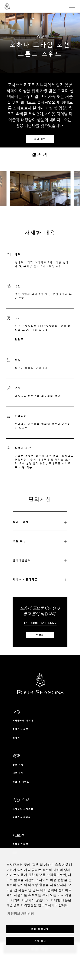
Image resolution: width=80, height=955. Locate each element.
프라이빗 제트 (21, 844)
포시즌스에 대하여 (23, 720)
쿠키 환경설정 (40, 929)
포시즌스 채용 (21, 729)
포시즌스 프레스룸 (23, 809)
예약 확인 (18, 773)
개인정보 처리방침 (20, 914)
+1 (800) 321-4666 (40, 622)
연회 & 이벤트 (21, 782)
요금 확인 (40, 139)
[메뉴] (72, 6)
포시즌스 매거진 (22, 817)
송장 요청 (18, 764)
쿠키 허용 (40, 941)
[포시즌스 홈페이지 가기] (7, 6)
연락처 (40, 635)
